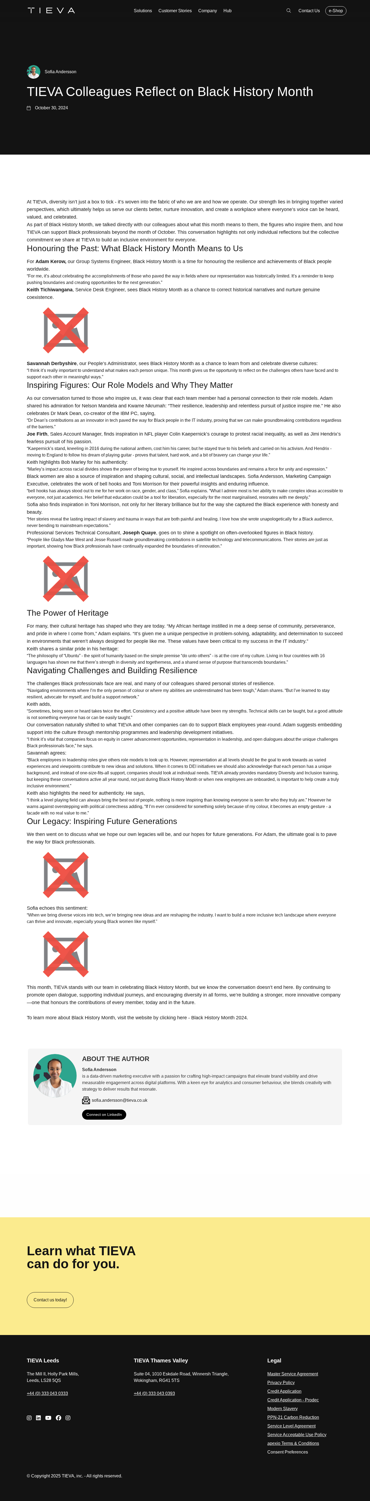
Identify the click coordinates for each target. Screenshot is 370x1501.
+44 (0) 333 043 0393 (154, 1393)
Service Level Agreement (291, 1426)
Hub (227, 10)
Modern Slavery (282, 1408)
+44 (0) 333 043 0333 (47, 1393)
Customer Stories (175, 10)
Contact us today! (50, 1300)
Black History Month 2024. (219, 1017)
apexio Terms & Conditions (293, 1443)
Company (207, 10)
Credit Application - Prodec (293, 1400)
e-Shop (336, 10)
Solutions (143, 10)
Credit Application (284, 1391)
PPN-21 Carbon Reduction (293, 1417)
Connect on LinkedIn (104, 1114)
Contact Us (309, 10)
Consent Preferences (287, 1452)
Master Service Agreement (292, 1374)
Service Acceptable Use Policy (296, 1434)
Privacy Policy (281, 1382)
